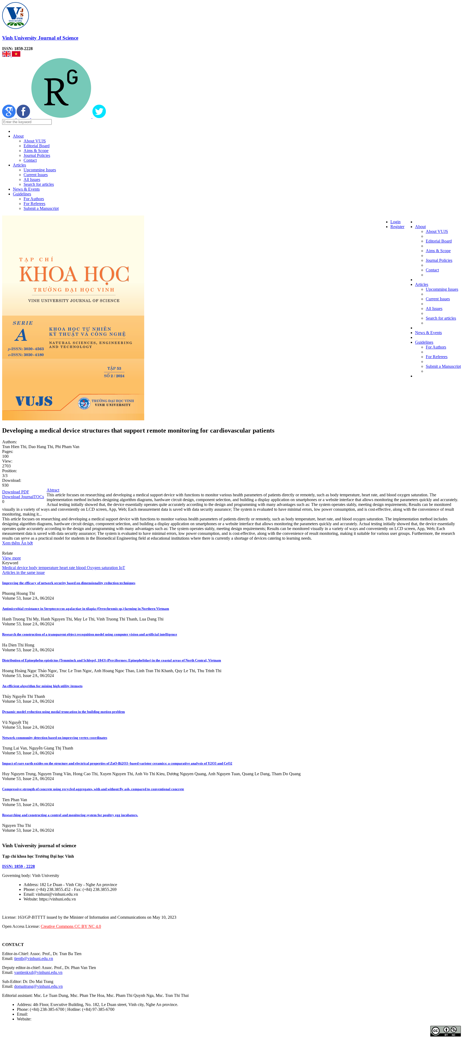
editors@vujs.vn (43, 1014)
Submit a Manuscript (41, 208)
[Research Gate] (61, 116)
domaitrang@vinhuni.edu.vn (38, 986)
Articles (19, 165)
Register (397, 226)
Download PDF (15, 492)
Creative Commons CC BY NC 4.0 (71, 926)
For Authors (34, 198)
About (18, 136)
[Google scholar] (9, 116)
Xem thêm (11, 543)
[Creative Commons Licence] (445, 1035)
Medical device (15, 567)
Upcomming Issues (40, 170)
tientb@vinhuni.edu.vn (33, 958)
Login (395, 222)
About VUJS (35, 141)
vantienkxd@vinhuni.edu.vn (38, 972)
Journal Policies (37, 155)
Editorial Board (37, 145)
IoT (121, 567)
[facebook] (24, 116)
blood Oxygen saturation (96, 567)
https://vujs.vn (44, 1019)
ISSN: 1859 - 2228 (18, 866)
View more (11, 558)
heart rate (66, 567)
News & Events (26, 189)
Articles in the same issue (23, 572)
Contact (30, 160)
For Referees (34, 203)
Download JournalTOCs (23, 496)
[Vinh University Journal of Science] (15, 27)
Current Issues (36, 174)
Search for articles (39, 184)
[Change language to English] (7, 55)
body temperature (43, 567)
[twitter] (99, 116)
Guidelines (22, 194)
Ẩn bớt (27, 543)
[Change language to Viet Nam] (16, 55)
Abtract (53, 490)
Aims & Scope (36, 150)
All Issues (32, 179)
